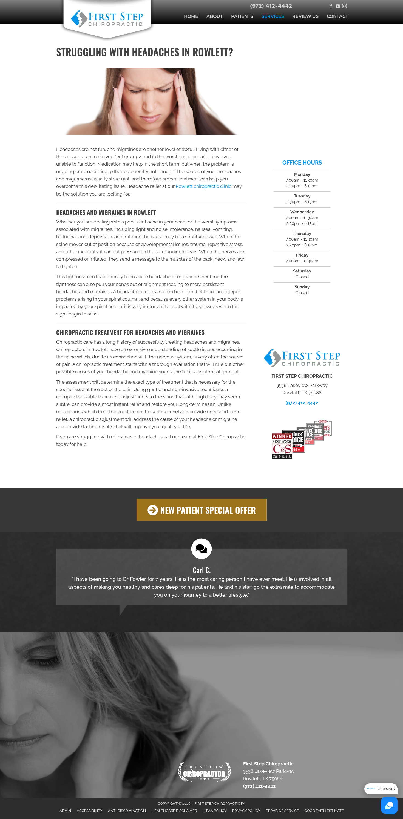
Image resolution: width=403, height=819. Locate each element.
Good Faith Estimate (324, 811)
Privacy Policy (246, 811)
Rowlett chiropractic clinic (203, 186)
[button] (302, 322)
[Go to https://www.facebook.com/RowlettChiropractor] (331, 6)
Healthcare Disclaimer (174, 811)
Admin (65, 811)
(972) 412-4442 (271, 5)
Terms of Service (282, 811)
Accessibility (89, 811)
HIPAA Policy (214, 811)
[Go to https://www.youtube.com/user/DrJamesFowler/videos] (338, 6)
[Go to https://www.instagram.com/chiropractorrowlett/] (344, 6)
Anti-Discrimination (127, 811)
